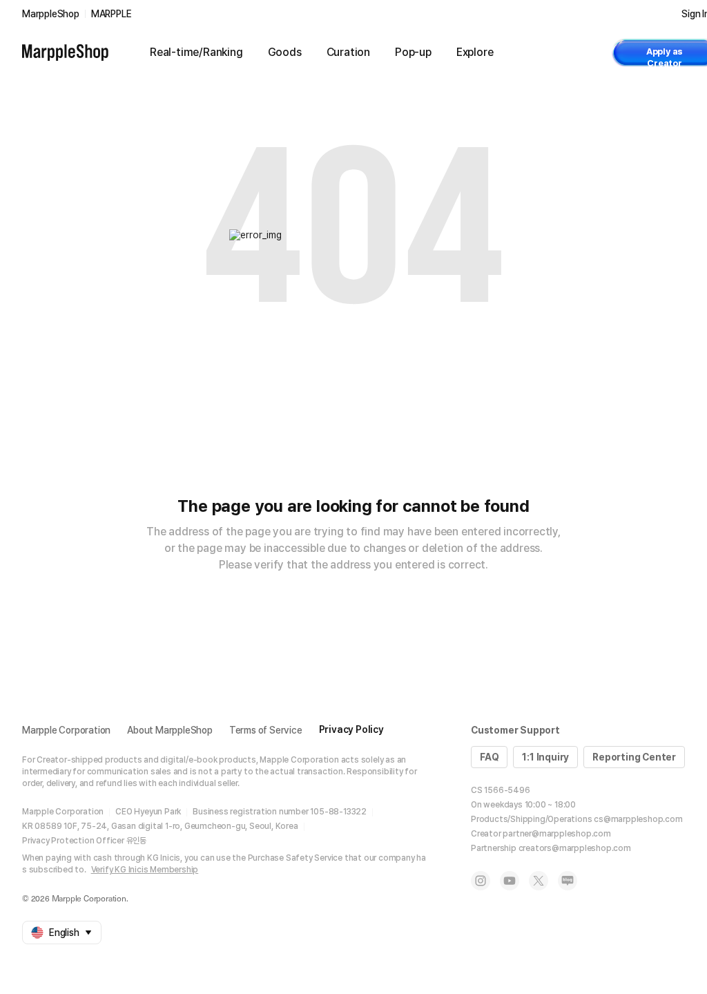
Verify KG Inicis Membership (145, 869)
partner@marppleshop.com (556, 834)
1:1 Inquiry (545, 757)
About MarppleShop (170, 730)
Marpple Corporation (66, 730)
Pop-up (413, 52)
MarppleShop (50, 13)
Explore (475, 52)
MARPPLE (111, 13)
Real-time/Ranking (196, 52)
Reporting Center (634, 757)
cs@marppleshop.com (638, 819)
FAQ (489, 757)
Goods (285, 52)
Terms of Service (265, 730)
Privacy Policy (351, 729)
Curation (348, 52)
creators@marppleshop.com (575, 848)
